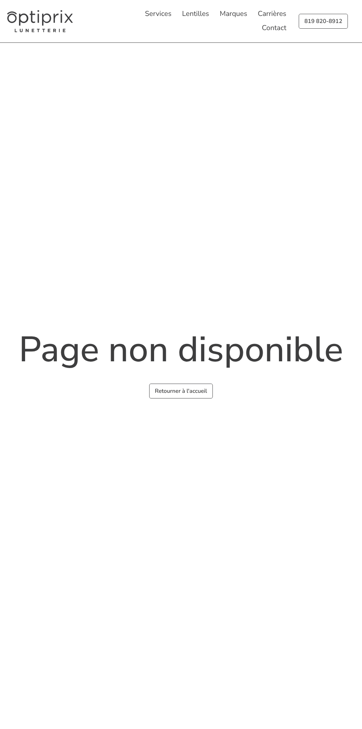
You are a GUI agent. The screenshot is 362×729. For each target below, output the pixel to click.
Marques (233, 14)
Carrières (272, 14)
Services (158, 14)
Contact (274, 28)
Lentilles (195, 14)
